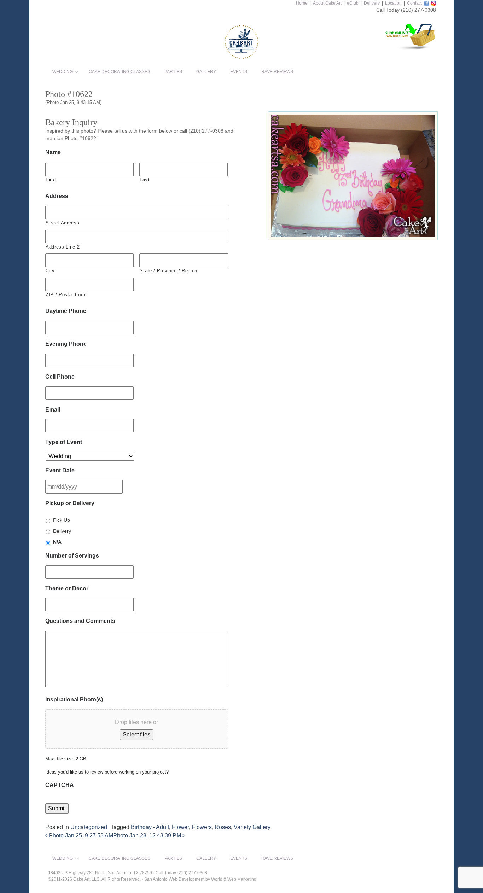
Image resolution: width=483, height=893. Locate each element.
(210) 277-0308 (418, 10)
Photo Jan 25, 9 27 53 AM (80, 836)
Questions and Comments (80, 621)
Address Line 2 (63, 247)
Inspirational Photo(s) (74, 699)
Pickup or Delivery (69, 503)
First (51, 179)
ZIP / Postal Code (66, 294)
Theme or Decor (66, 588)
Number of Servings (72, 556)
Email (52, 410)
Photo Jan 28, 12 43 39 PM (147, 836)
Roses (223, 827)
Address (56, 196)
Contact (414, 3)
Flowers (202, 827)
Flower (180, 827)
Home (302, 3)
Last (145, 179)
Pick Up (61, 520)
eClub (353, 3)
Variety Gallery (252, 827)
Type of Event (63, 442)
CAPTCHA (59, 785)
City (50, 270)
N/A (57, 542)
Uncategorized (88, 827)
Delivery (372, 3)
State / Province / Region (168, 270)
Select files (136, 734)
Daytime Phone (65, 311)
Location (393, 3)
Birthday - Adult (150, 827)
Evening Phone (66, 344)
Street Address (62, 223)
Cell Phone (60, 377)
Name (53, 152)
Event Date (60, 470)
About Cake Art (327, 3)
